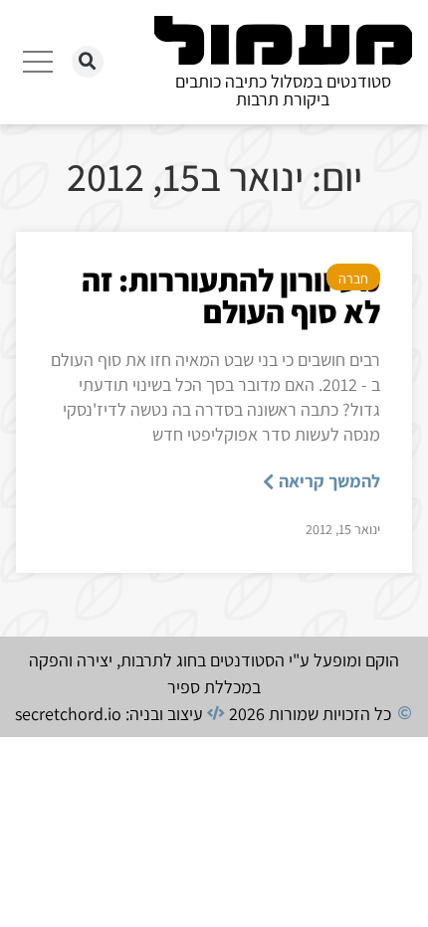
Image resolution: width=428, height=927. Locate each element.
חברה (353, 278)
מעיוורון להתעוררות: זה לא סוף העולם (231, 295)
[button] (88, 62)
